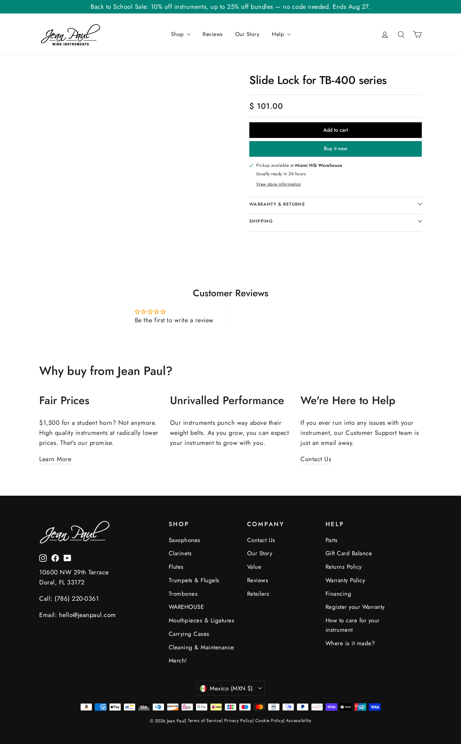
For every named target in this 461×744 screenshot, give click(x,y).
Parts (332, 540)
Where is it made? (350, 643)
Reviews (213, 34)
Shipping (261, 221)
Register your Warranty (355, 607)
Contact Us (315, 459)
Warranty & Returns (277, 204)
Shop (178, 34)
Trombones (183, 593)
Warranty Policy (345, 580)
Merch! (178, 660)
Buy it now (335, 148)
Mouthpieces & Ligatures (202, 620)
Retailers (258, 593)
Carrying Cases (189, 634)
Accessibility (298, 720)
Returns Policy (344, 566)
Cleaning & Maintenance (201, 647)
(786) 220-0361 (77, 598)
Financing (339, 593)
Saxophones (184, 540)
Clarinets (180, 553)
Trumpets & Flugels (194, 580)
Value (254, 566)
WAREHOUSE (186, 607)
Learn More (55, 459)
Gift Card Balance (349, 553)
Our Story (247, 34)
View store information (278, 184)
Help (279, 34)
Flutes (176, 566)
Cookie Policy (269, 720)
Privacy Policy (238, 720)
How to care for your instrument (353, 625)
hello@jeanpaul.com (87, 615)
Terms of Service (204, 720)
